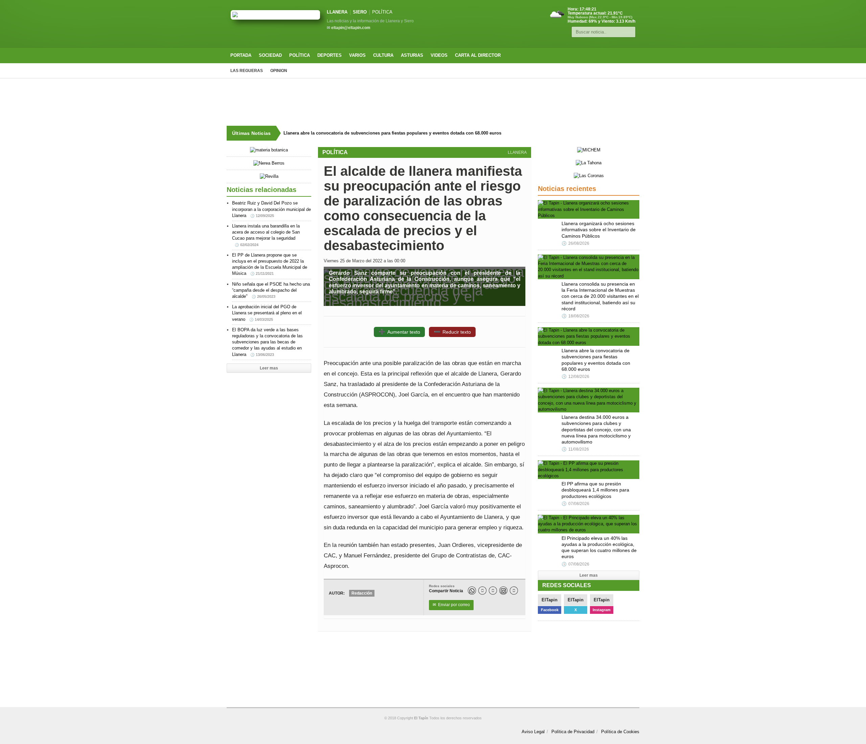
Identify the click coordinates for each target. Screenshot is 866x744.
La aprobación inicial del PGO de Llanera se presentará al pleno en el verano (267, 312)
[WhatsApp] (472, 590)
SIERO (360, 12)
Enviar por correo (451, 604)
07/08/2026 (575, 503)
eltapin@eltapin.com (350, 27)
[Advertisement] (433, 102)
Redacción (361, 593)
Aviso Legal (533, 731)
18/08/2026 (575, 316)
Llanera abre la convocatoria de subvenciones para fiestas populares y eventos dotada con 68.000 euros (392, 133)
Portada (240, 55)
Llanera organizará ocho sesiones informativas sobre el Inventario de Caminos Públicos (599, 229)
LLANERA (337, 12)
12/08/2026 (575, 376)
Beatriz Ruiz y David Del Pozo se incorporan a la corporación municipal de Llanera (271, 209)
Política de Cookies (620, 731)
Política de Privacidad (572, 731)
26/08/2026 (575, 243)
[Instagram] (503, 590)
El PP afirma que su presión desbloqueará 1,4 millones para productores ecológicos (595, 490)
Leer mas (269, 368)
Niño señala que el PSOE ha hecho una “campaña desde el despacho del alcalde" (271, 290)
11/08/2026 (575, 449)
